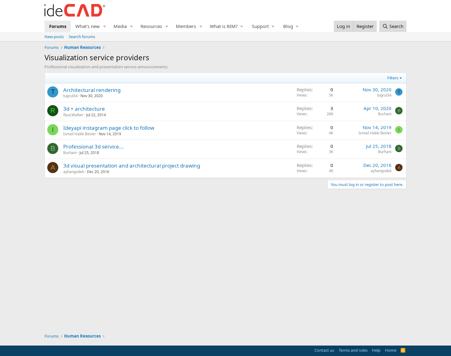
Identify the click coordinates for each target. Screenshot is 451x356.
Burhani (384, 114)
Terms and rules (353, 350)
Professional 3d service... (93, 146)
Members (186, 26)
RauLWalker (73, 114)
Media (120, 26)
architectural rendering (92, 89)
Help (376, 350)
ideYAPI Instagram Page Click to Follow (108, 127)
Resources (151, 26)
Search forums (82, 36)
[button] (104, 26)
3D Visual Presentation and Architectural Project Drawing (131, 165)
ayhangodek (73, 171)
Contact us (324, 350)
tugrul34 (70, 95)
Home (390, 350)
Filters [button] (392, 78)
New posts (54, 36)
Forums (57, 26)
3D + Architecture (84, 108)
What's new (87, 26)
